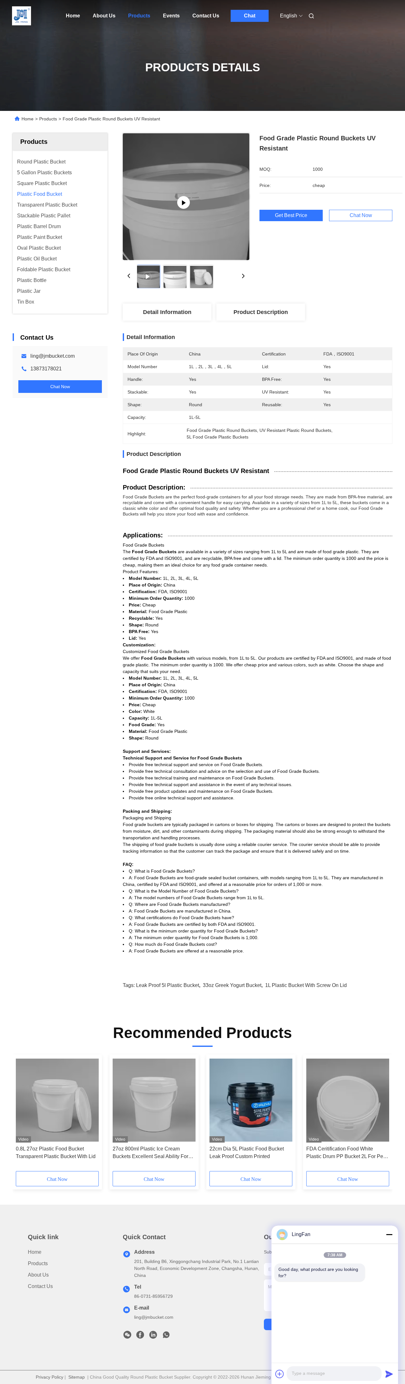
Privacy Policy (49, 1377)
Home (73, 15)
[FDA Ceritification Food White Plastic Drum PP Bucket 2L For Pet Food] (347, 1100)
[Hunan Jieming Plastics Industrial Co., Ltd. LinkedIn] (153, 1336)
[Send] (389, 1374)
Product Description (261, 312)
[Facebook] (140, 1336)
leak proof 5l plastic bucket (167, 985)
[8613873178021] (166, 1336)
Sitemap (76, 1377)
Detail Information (167, 312)
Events (171, 15)
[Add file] (279, 1374)
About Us (104, 15)
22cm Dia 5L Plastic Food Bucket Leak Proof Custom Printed (246, 1152)
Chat (249, 15)
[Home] (21, 15)
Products (139, 15)
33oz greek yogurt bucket (232, 985)
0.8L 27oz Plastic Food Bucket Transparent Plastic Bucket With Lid (56, 1152)
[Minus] (389, 1234)
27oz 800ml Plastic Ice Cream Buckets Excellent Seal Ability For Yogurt (150, 1153)
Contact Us (205, 15)
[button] (24, 1115)
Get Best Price (291, 215)
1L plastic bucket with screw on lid (306, 985)
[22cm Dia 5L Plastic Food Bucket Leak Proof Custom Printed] (250, 1100)
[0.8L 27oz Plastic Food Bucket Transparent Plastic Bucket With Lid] (57, 1100)
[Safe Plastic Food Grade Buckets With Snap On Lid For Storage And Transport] (186, 196)
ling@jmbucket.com (52, 356)
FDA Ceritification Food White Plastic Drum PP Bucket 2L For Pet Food (345, 1153)
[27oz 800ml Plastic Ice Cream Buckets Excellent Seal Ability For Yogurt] (154, 1100)
